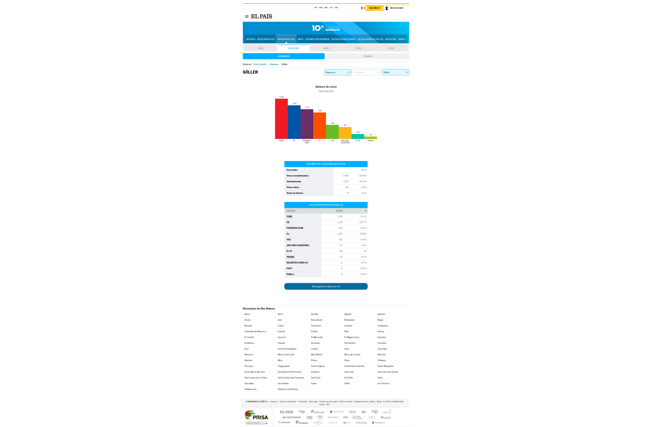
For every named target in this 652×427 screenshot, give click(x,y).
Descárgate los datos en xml (326, 286)
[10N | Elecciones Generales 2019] (326, 28)
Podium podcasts (318, 422)
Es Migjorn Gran (351, 337)
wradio (319, 417)
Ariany (247, 320)
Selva (380, 377)
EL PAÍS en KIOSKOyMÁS (393, 402)
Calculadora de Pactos (370, 39)
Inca (246, 349)
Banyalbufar (317, 320)
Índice (322, 404)
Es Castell (249, 337)
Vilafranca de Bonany (288, 389)
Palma (314, 360)
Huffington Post (291, 417)
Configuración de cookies (364, 402)
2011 (391, 48)
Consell (281, 331)
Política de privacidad (328, 402)
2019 (260, 48)
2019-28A (293, 48)
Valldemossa (250, 389)
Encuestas (390, 39)
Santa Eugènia (318, 366)
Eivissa (381, 331)
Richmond (284, 422)
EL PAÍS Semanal (358, 417)
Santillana (318, 412)
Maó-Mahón (316, 354)
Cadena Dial (345, 417)
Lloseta (314, 349)
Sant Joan (349, 372)
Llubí (346, 349)
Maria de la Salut (352, 354)
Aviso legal (313, 402)
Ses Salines (283, 383)
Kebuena (383, 417)
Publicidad (302, 402)
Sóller (347, 383)
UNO (309, 417)
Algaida (347, 314)
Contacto (274, 402)
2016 (326, 48)
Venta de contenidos (287, 402)
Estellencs (249, 343)
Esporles (382, 337)
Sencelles (249, 383)
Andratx (381, 314)
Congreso (284, 56)
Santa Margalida (385, 366)
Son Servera (384, 383)
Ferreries (315, 343)
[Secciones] (247, 16)
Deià (346, 331)
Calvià (281, 325)
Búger (380, 320)
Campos (348, 325)
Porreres (248, 366)
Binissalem (349, 320)
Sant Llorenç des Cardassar (291, 377)
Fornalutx (382, 343)
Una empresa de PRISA (256, 415)
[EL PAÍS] (262, 16)
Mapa (300, 39)
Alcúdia (314, 314)
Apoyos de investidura (344, 39)
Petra (347, 360)
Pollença (382, 360)
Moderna (301, 422)
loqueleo (361, 422)
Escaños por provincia (317, 39)
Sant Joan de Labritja (388, 372)
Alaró (280, 314)
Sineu (313, 383)
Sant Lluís (315, 377)
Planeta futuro (370, 417)
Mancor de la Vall (286, 354)
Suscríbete (374, 8)
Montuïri (248, 360)
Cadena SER (351, 412)
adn (373, 412)
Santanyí (315, 372)
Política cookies (345, 402)
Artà (280, 320)
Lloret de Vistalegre (287, 349)
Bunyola (248, 325)
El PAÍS (286, 412)
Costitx (314, 331)
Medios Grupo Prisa (256, 423)
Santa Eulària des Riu (354, 366)
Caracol (386, 412)
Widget (402, 39)
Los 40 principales (302, 412)
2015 (358, 48)
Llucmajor (382, 349)
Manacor (248, 354)
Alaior (247, 314)
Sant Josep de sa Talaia (255, 377)
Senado (368, 56)
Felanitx (281, 343)
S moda (346, 422)
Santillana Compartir (336, 412)
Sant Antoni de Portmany (290, 372)
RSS (328, 404)
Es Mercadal (317, 337)
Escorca (282, 337)
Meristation (378, 422)
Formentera (350, 343)
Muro (280, 360)
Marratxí (382, 354)
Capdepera (383, 325)
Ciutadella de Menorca (255, 331)
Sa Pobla (348, 377)
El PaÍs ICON (332, 422)
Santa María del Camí (254, 372)
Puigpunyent (284, 366)
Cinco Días (332, 417)
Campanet (316, 325)
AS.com (362, 412)
